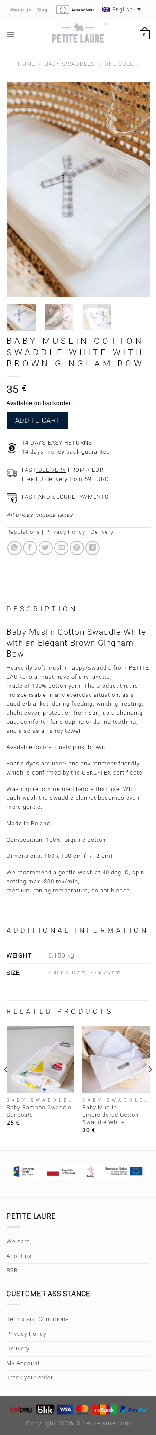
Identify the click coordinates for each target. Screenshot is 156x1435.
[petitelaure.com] (78, 35)
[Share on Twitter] (46, 548)
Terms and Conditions (37, 1319)
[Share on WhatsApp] (14, 548)
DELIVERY (51, 470)
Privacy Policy (65, 532)
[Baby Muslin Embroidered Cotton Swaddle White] (116, 1059)
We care (18, 1241)
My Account (23, 1363)
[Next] (150, 1087)
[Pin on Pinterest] (77, 548)
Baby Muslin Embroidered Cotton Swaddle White (110, 1114)
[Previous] (6, 1087)
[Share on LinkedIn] (92, 548)
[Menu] (11, 34)
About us (19, 1256)
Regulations (23, 532)
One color (121, 64)
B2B (12, 1270)
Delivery (102, 532)
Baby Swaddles (70, 64)
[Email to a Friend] (61, 548)
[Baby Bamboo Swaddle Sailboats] (40, 1059)
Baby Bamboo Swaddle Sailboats (39, 1111)
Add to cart (37, 421)
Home (26, 64)
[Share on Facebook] (30, 548)
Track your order (29, 1377)
